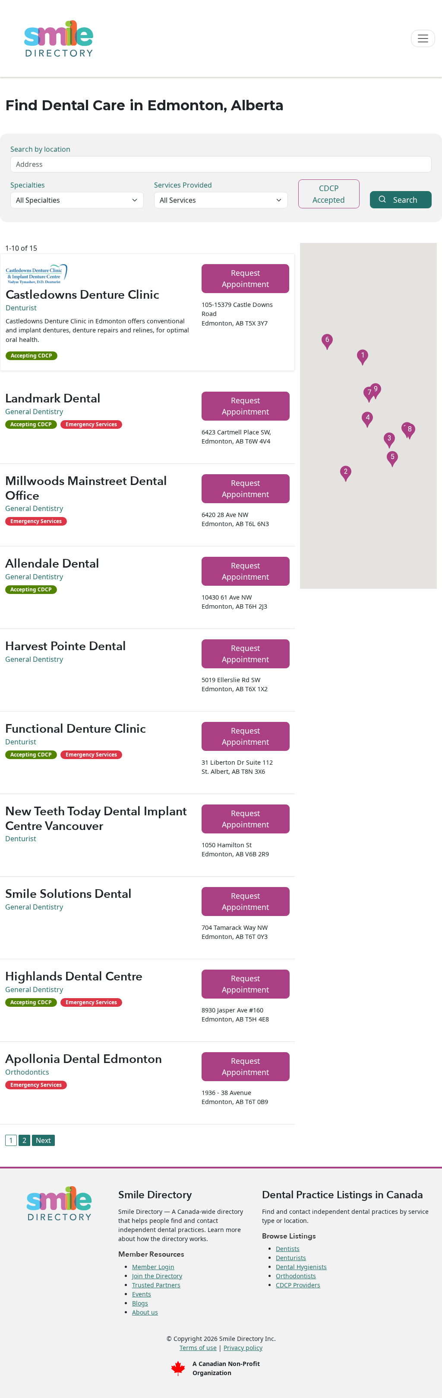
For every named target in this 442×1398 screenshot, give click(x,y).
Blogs (140, 1303)
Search (405, 200)
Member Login (153, 1267)
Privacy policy (243, 1348)
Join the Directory (157, 1276)
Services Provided (183, 185)
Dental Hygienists (301, 1267)
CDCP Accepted (329, 193)
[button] (362, 357)
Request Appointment (245, 278)
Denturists (291, 1258)
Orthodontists (296, 1276)
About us (145, 1312)
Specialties (27, 185)
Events (141, 1294)
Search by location (40, 149)
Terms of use (198, 1348)
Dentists (288, 1249)
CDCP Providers (298, 1285)
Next (43, 1140)
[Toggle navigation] (423, 38)
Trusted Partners (156, 1285)
